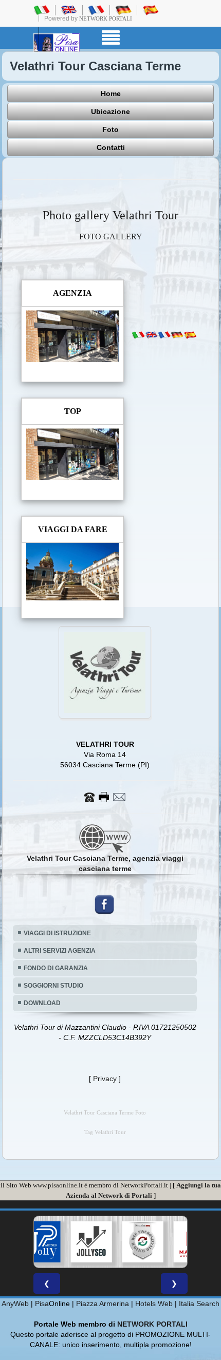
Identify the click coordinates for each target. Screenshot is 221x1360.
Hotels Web (154, 1303)
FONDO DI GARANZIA (56, 968)
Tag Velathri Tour (105, 1132)
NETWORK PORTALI (152, 1324)
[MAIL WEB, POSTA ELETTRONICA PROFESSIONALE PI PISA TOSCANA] (164, 1241)
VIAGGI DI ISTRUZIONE (57, 933)
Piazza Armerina (102, 1303)
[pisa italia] (41, 10)
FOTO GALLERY (110, 236)
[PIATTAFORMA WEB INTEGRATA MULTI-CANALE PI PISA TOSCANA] (112, 1241)
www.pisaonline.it (58, 1185)
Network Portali (105, 18)
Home (111, 93)
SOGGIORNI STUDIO (53, 985)
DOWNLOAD (42, 1003)
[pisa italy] (69, 10)
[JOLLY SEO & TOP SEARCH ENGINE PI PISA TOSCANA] (61, 1241)
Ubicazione (110, 111)
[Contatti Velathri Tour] (104, 796)
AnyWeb (15, 1303)
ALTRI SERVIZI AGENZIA (60, 950)
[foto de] (177, 334)
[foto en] (151, 334)
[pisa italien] (123, 10)
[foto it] (138, 334)
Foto (110, 129)
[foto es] (189, 334)
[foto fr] (164, 334)
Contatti (111, 147)
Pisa (42, 1303)
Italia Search (199, 1303)
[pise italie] (96, 10)
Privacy (105, 1078)
